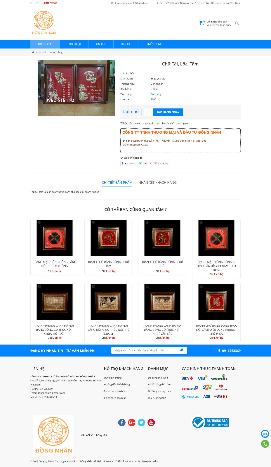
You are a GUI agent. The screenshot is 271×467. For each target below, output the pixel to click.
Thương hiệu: (127, 83)
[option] (76, 88)
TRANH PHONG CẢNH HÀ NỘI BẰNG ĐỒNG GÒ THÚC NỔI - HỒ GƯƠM (109, 329)
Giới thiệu (74, 44)
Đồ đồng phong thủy (159, 391)
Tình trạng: (126, 94)
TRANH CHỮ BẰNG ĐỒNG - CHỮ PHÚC (162, 264)
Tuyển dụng (153, 44)
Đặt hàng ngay (168, 112)
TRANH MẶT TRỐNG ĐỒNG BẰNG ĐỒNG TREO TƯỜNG (54, 264)
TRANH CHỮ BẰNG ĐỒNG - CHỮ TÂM (108, 264)
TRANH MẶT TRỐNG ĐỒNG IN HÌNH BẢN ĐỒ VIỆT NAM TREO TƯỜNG (216, 266)
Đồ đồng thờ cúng (158, 377)
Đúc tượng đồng (157, 397)
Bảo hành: (125, 89)
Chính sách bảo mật (115, 397)
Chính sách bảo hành (115, 391)
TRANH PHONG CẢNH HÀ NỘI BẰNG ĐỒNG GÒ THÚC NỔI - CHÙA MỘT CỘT (54, 329)
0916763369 (50, 3)
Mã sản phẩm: (128, 73)
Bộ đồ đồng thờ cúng (159, 384)
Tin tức (101, 44)
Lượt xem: (126, 99)
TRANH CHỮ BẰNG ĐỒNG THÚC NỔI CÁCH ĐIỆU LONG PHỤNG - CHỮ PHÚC (216, 329)
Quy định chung (112, 377)
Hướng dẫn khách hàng (117, 384)
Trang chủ (45, 44)
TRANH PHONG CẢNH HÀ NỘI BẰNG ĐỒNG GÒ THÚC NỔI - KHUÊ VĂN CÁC (162, 329)
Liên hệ (126, 44)
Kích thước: (126, 78)
